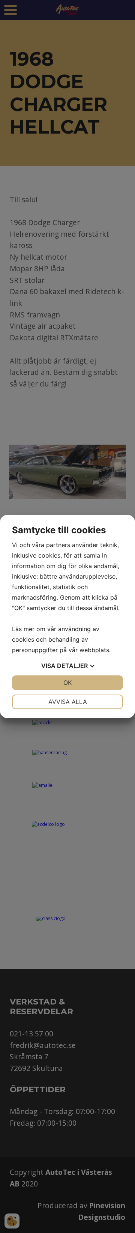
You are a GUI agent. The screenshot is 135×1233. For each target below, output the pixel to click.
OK (67, 682)
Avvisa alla (67, 701)
